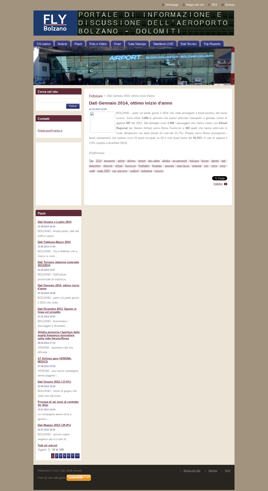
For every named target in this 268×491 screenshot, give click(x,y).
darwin (215, 160)
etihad (118, 165)
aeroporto (109, 160)
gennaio (169, 165)
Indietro (218, 183)
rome (223, 165)
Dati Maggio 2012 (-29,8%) (54, 425)
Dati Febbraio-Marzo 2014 (54, 242)
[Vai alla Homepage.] (134, 23)
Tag (91, 160)
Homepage (171, 4)
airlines (131, 160)
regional (196, 165)
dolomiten (95, 165)
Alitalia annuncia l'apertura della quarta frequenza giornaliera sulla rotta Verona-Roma (59, 335)
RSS (214, 4)
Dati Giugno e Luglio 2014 (54, 222)
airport (142, 160)
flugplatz (157, 165)
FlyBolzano (96, 95)
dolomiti (108, 165)
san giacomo (120, 170)
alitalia (166, 160)
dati (223, 160)
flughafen (143, 165)
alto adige (154, 160)
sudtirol (134, 170)
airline (121, 160)
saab (92, 170)
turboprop (146, 170)
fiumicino (130, 165)
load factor (183, 165)
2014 (99, 160)
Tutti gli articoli (47, 445)
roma (214, 165)
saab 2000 (103, 170)
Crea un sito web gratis (52, 477)
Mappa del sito (195, 4)
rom (206, 165)
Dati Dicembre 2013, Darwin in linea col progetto (57, 310)
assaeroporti (179, 160)
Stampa (229, 4)
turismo (159, 170)
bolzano (194, 160)
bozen (205, 160)
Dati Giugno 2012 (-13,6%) (54, 381)
